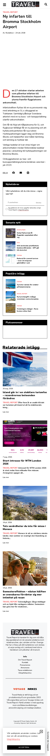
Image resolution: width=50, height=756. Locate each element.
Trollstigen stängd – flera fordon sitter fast (27, 310)
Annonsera (25, 668)
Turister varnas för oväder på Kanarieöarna (27, 286)
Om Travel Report (25, 660)
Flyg (18, 242)
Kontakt (25, 662)
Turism (19, 255)
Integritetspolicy (25, 673)
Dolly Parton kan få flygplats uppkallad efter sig (27, 235)
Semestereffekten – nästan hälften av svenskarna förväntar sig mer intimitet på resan (24, 594)
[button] (13, 172)
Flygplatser (21, 230)
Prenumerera (25, 665)
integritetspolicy (23, 210)
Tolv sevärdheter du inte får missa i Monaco (24, 528)
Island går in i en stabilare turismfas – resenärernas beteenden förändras (25, 395)
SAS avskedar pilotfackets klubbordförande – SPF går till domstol (28, 248)
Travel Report (10, 12)
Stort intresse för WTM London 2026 (22, 462)
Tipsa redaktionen (25, 670)
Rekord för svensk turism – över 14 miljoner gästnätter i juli (27, 260)
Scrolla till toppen (48, 741)
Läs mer (6, 412)
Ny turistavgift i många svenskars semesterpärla (27, 298)
